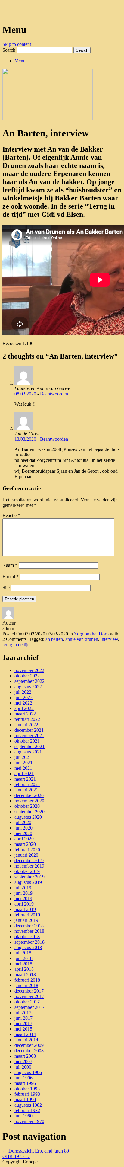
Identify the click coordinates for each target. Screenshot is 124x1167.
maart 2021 (25, 779)
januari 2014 (26, 1039)
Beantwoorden (54, 393)
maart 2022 (25, 713)
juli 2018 (22, 952)
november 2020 (29, 800)
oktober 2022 (27, 675)
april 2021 (24, 773)
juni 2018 (23, 958)
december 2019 (29, 860)
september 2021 (29, 746)
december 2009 (29, 1045)
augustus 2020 (28, 817)
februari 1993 (27, 1094)
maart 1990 (25, 1099)
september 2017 (29, 1007)
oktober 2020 (27, 806)
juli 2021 (22, 757)
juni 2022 (23, 697)
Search (8, 50)
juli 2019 (22, 887)
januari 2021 (26, 789)
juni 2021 (23, 762)
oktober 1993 (27, 1088)
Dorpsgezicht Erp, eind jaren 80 (35, 1150)
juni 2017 (23, 1018)
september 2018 (29, 942)
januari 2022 (26, 724)
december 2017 (29, 990)
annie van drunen (81, 639)
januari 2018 (26, 985)
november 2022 (29, 670)
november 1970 (29, 1121)
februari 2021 (27, 784)
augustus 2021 (28, 751)
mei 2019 (23, 898)
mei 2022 (23, 702)
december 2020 (29, 795)
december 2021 (29, 730)
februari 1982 (27, 1110)
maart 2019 (25, 909)
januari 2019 (26, 920)
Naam (9, 565)
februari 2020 (27, 849)
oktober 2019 (27, 871)
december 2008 (29, 1050)
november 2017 (29, 996)
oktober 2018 (27, 936)
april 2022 (24, 708)
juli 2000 (22, 1066)
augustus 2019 (28, 882)
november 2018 (29, 931)
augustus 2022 (28, 686)
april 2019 (24, 903)
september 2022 (29, 681)
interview (109, 639)
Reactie (11, 515)
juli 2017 (22, 1012)
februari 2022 (27, 719)
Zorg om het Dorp (91, 633)
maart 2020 (25, 844)
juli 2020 (22, 822)
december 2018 (29, 925)
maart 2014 (25, 1034)
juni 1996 (23, 1077)
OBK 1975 (16, 1156)
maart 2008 (25, 1056)
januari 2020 (26, 855)
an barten (54, 639)
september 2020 (29, 811)
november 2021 (29, 735)
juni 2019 (23, 893)
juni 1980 (23, 1115)
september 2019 (29, 876)
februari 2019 (27, 914)
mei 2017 (23, 1023)
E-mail (10, 576)
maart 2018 (25, 974)
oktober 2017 (27, 1001)
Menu (20, 60)
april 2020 (24, 838)
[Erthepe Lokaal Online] (5, 11)
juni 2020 (23, 827)
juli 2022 (22, 692)
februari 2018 (27, 980)
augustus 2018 (28, 947)
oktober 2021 (27, 740)
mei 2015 (23, 1028)
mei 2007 (23, 1061)
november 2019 (29, 865)
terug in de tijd (16, 644)
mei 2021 (23, 768)
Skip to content (16, 44)
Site (6, 587)
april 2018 (24, 969)
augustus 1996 (28, 1072)
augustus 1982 (28, 1105)
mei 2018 (23, 963)
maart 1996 (25, 1083)
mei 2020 (23, 833)
